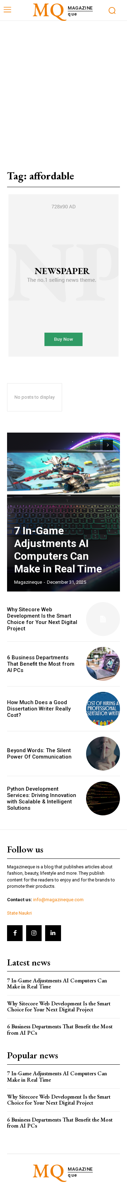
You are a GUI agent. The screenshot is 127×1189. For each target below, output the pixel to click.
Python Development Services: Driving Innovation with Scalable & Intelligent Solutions (41, 798)
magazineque (28, 582)
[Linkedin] (53, 933)
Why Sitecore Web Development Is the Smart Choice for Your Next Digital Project (42, 619)
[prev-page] (95, 445)
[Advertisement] (63, 87)
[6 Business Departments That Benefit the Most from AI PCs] (103, 664)
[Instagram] (34, 933)
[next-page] (108, 445)
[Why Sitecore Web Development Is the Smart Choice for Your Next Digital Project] (103, 619)
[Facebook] (15, 933)
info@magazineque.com (58, 899)
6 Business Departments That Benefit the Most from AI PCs (40, 663)
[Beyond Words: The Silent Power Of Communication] (103, 754)
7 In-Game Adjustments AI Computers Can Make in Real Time (58, 549)
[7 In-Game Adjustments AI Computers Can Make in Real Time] (63, 512)
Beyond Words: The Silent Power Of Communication (39, 753)
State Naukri (19, 913)
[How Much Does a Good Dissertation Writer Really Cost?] (103, 709)
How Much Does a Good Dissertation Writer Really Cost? (39, 708)
